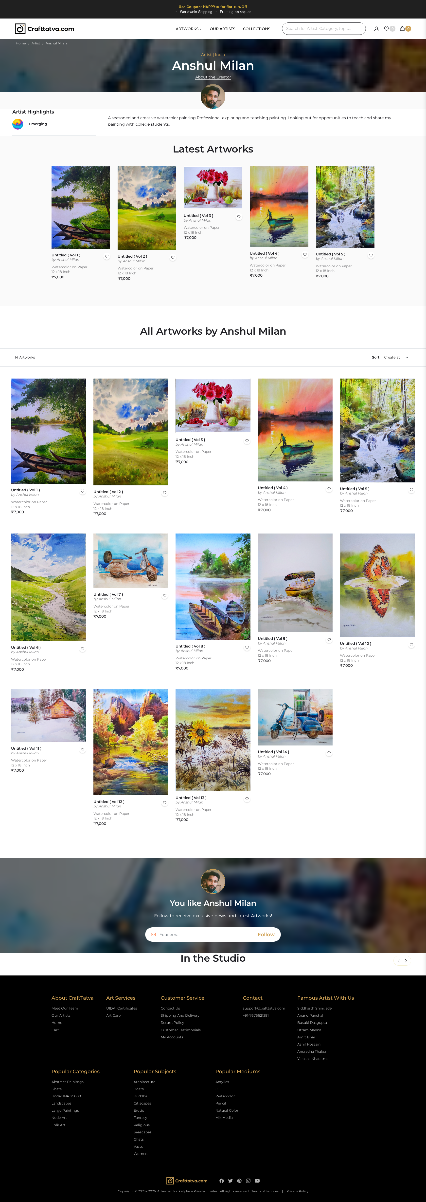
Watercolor (225, 1096)
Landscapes (61, 1103)
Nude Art (59, 1117)
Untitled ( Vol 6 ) (26, 647)
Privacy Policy (297, 1191)
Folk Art (58, 1125)
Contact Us (170, 1008)
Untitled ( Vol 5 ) (330, 254)
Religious (142, 1125)
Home (21, 43)
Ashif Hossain (308, 1044)
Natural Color (226, 1110)
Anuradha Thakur (312, 1051)
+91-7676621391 (256, 1015)
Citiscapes (142, 1103)
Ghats (57, 1089)
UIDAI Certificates (121, 1008)
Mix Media (224, 1117)
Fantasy (140, 1117)
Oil (217, 1089)
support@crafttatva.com (264, 1008)
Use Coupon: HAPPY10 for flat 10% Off (213, 6)
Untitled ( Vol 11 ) (26, 748)
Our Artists (61, 1015)
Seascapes (142, 1132)
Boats (139, 1089)
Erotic (139, 1110)
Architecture (144, 1082)
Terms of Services (265, 1191)
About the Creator (213, 77)
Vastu (138, 1146)
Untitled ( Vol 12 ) (108, 801)
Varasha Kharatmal (313, 1058)
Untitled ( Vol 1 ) (66, 255)
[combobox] (324, 28)
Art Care (113, 1015)
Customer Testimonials (181, 1030)
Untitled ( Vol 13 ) (191, 797)
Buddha (140, 1096)
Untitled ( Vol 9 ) (272, 638)
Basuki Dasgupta (312, 1022)
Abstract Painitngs (68, 1082)
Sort (375, 357)
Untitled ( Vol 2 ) (132, 256)
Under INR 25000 (66, 1096)
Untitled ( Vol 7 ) (108, 594)
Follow (266, 934)
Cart (55, 1030)
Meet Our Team (65, 1008)
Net (406, 960)
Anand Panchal (310, 1015)
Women (140, 1153)
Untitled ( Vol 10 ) (355, 643)
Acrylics (222, 1082)
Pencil (220, 1103)
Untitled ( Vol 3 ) (198, 215)
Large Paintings (65, 1110)
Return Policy (172, 1022)
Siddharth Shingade (314, 1008)
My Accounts (172, 1037)
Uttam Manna (309, 1030)
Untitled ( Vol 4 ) (265, 253)
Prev (398, 960)
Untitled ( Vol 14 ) (273, 751)
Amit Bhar (306, 1037)
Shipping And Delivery (180, 1015)
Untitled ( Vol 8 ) (190, 646)
